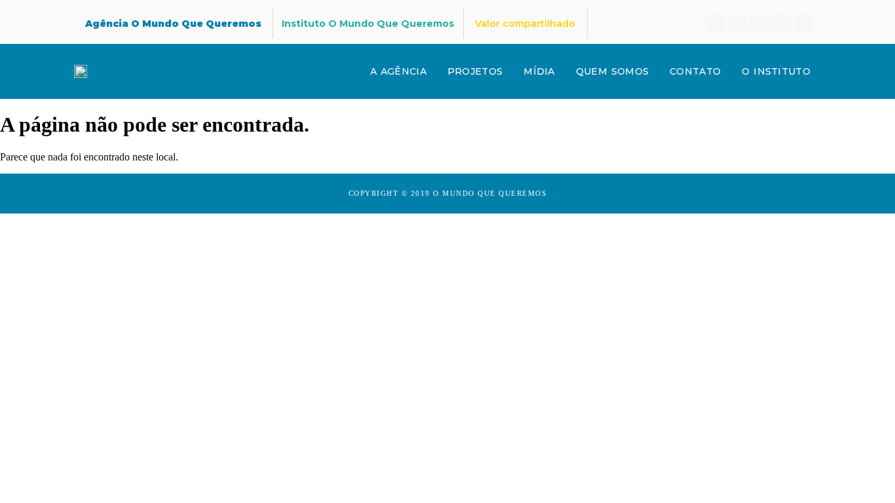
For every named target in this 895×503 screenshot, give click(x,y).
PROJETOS (475, 71)
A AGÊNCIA (398, 71)
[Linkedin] (737, 23)
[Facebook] (715, 23)
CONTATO (695, 71)
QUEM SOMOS (612, 71)
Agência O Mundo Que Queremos (173, 23)
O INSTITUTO (776, 71)
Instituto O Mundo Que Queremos (368, 23)
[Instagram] (759, 23)
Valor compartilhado (525, 23)
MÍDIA (539, 71)
